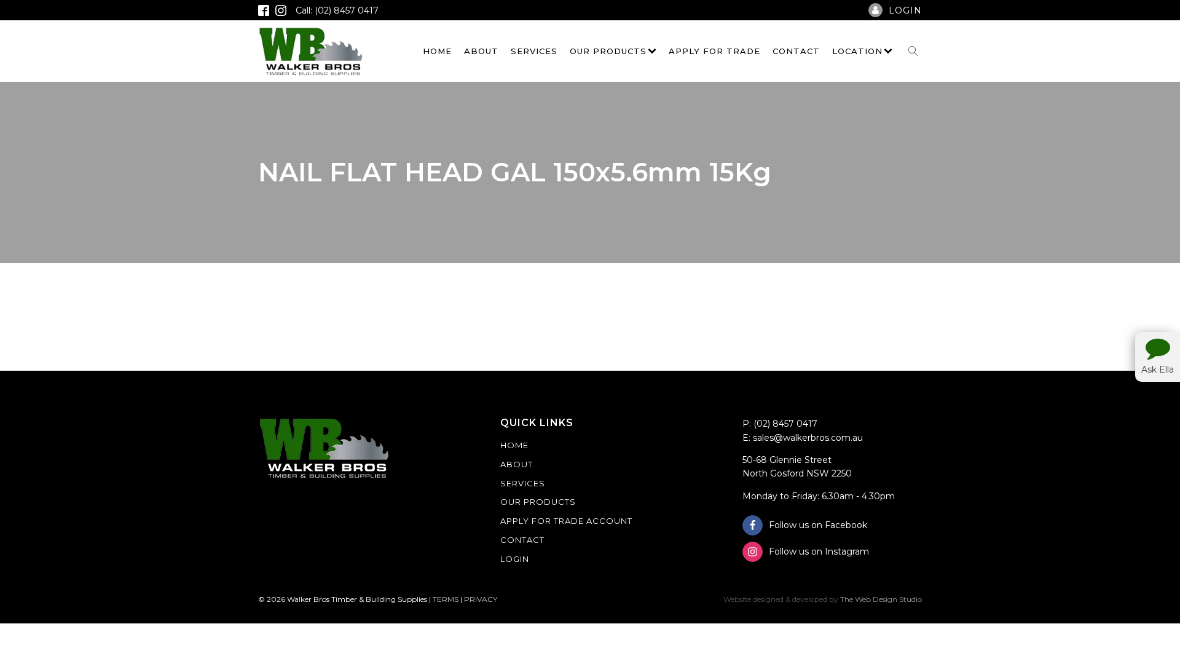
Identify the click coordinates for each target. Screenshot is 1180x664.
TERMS (445, 599)
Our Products (608, 51)
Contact (796, 51)
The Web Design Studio (881, 599)
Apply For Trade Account (566, 521)
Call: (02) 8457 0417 (337, 10)
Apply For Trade (714, 51)
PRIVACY (480, 599)
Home (437, 51)
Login (514, 559)
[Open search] (913, 51)
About (481, 51)
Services (534, 51)
